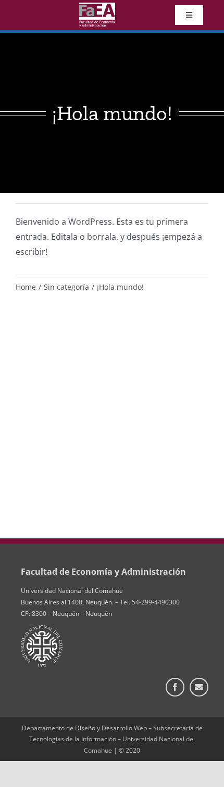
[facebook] (175, 687)
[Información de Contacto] (199, 687)
